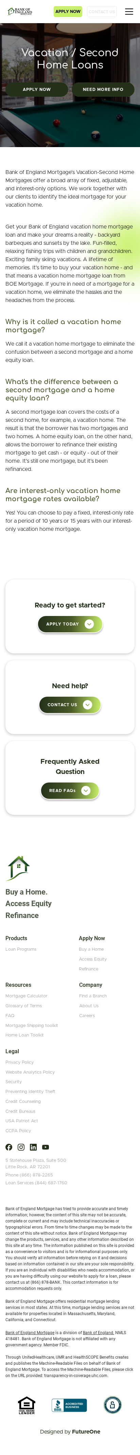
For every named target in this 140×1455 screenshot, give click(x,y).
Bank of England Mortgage (29, 1332)
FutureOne (86, 1432)
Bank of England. (98, 1332)
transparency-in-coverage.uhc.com (75, 1375)
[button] (68, 11)
